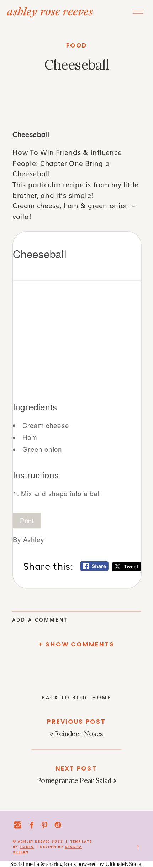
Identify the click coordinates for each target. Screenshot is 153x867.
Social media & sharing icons (43, 864)
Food (76, 45)
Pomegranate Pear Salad (74, 780)
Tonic (27, 846)
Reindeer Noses (79, 733)
